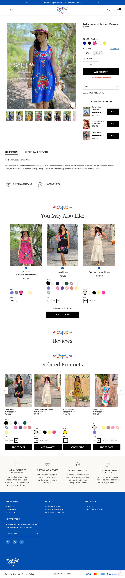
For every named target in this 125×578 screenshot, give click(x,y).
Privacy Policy (28, 574)
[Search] (11, 10)
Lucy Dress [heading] (96, 132)
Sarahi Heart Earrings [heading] (97, 108)
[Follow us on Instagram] (15, 541)
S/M (87, 53)
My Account (11, 512)
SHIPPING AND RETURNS (36, 152)
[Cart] (118, 10)
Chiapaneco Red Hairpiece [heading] (98, 123)
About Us (10, 506)
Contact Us (11, 509)
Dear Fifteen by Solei (94, 509)
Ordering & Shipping (54, 509)
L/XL (98, 53)
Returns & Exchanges (54, 512)
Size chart (114, 49)
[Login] (114, 10)
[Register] (37, 534)
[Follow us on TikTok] (21, 541)
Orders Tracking (52, 506)
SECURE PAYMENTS (52, 184)
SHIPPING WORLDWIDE (22, 184)
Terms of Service (12, 574)
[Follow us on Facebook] (8, 541)
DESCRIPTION (11, 152)
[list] (101, 123)
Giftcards (89, 506)
